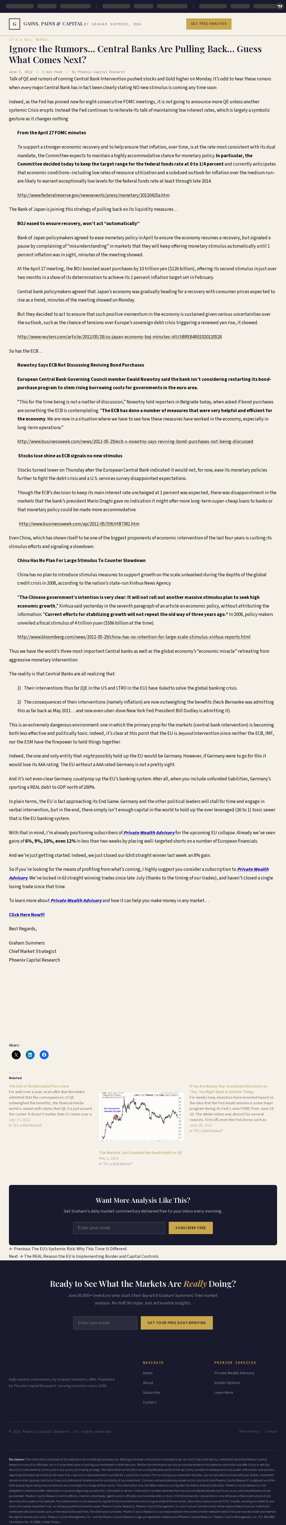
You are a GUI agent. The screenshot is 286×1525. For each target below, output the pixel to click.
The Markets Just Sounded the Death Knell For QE (140, 1153)
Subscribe (151, 1392)
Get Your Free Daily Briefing (176, 1323)
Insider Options (227, 1383)
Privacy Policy (249, 1431)
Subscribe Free (190, 1228)
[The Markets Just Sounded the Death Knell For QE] (141, 1117)
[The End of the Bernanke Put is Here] (54, 1106)
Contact (149, 1402)
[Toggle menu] (276, 24)
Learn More (223, 1392)
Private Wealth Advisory (234, 1373)
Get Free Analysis (209, 24)
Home (148, 1373)
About (148, 1383)
